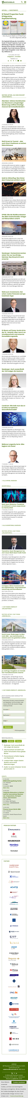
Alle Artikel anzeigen (10, 480)
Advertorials (6, 486)
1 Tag (4, 741)
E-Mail (5, 721)
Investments (13, 10)
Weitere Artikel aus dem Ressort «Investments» (13, 96)
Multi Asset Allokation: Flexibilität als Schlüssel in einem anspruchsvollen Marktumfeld (14, 506)
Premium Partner (10, 825)
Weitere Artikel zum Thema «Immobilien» (11, 615)
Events (4, 776)
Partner (6, 861)
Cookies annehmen (19, 1082)
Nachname (6, 715)
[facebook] (12, 61)
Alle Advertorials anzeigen (12, 525)
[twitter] (15, 61)
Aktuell (4, 10)
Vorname (6, 709)
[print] (20, 61)
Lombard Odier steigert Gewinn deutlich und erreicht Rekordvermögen (13, 762)
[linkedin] (7, 61)
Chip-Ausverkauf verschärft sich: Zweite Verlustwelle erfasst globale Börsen (14, 751)
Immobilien (18, 56)
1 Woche (11, 741)
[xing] (10, 61)
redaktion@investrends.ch (10, 1069)
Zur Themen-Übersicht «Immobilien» (14, 690)
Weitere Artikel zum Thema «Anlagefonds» (11, 532)
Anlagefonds (10, 56)
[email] (18, 61)
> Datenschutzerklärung (16, 1096)
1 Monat (18, 741)
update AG (15, 1078)
